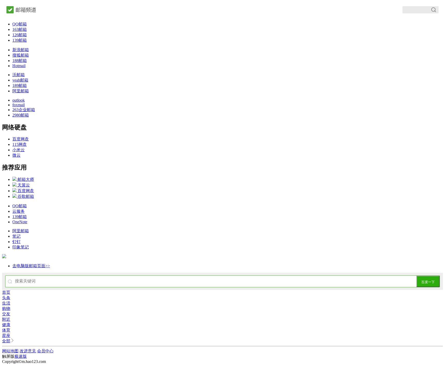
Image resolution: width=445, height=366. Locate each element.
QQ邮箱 (19, 24)
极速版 (20, 356)
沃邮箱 (18, 75)
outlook (18, 100)
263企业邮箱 (23, 110)
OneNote (19, 222)
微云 (16, 155)
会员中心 (45, 351)
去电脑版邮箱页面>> (31, 266)
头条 (6, 298)
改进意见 (28, 351)
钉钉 (16, 241)
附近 (6, 319)
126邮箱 (19, 35)
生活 (6, 303)
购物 (6, 308)
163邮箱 (19, 29)
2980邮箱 (20, 115)
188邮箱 (19, 60)
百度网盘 (20, 139)
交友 (6, 314)
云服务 (18, 211)
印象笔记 (20, 247)
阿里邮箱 (20, 91)
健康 (6, 325)
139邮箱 (19, 40)
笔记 (16, 236)
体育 (6, 330)
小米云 (18, 150)
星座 (6, 335)
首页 (6, 292)
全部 (6, 341)
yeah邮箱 (20, 80)
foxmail (18, 105)
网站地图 (10, 351)
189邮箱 (19, 85)
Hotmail (18, 66)
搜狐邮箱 (20, 55)
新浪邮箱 (20, 50)
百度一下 (428, 282)
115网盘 (19, 144)
